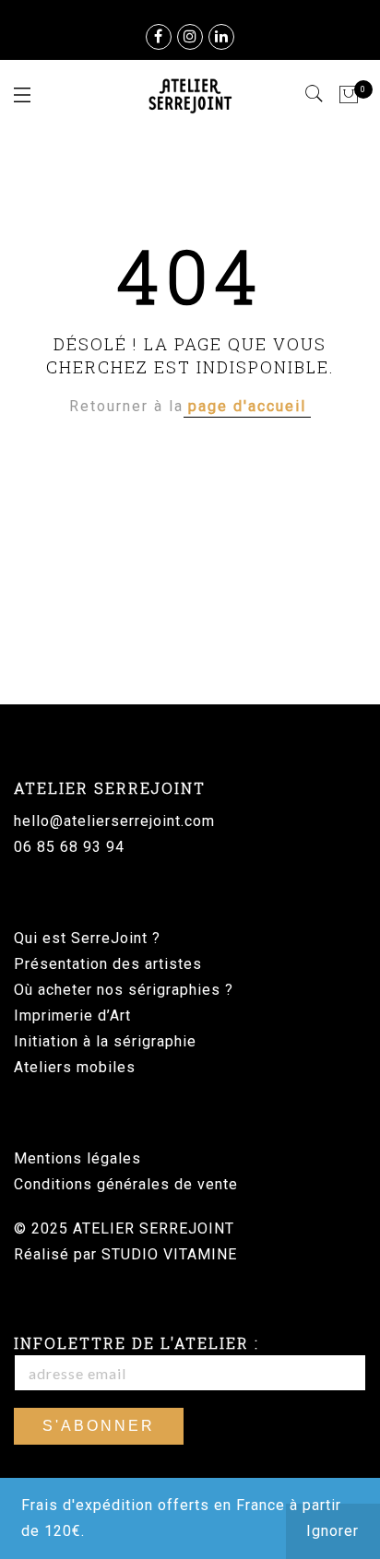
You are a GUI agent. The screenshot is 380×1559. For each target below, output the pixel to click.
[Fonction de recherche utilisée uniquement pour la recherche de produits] (315, 94)
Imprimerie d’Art (72, 1015)
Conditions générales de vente (126, 1184)
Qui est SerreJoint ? (87, 938)
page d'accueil (247, 406)
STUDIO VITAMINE (169, 1254)
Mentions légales (77, 1158)
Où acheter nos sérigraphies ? (123, 989)
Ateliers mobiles (75, 1067)
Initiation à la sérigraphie (105, 1041)
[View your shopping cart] (349, 95)
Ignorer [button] (332, 1531)
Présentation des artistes (108, 964)
